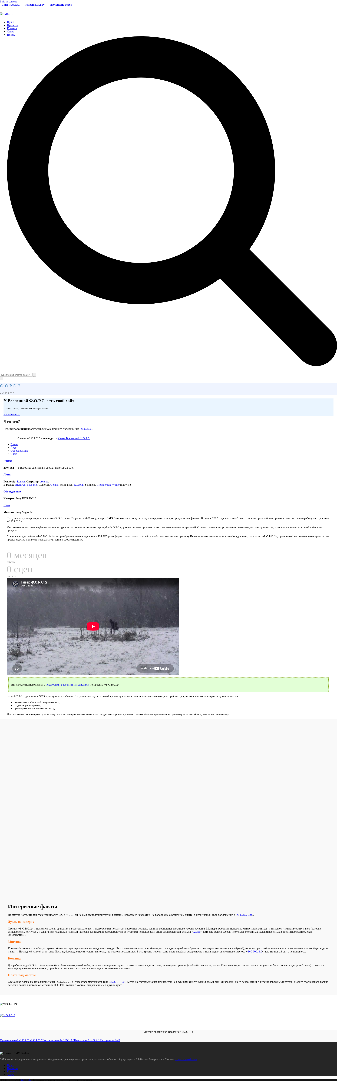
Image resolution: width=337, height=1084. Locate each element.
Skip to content (8, 1)
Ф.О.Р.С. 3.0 (244, 914)
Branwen (20, 484)
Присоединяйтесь (186, 1059)
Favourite (32, 484)
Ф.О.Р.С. (86, 428)
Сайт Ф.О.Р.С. (11, 4)
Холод (196, 931)
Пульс (10, 1065)
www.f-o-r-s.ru (12, 414)
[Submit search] (34, 375)
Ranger (21, 481)
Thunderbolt (104, 484)
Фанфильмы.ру (35, 4)
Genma (54, 484)
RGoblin (79, 484)
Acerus (44, 481)
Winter (116, 484)
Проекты (12, 1068)
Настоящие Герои (61, 4)
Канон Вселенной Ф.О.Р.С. (74, 438)
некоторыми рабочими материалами (67, 684)
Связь (10, 1074)
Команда (12, 1071)
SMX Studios (26, 1080)
